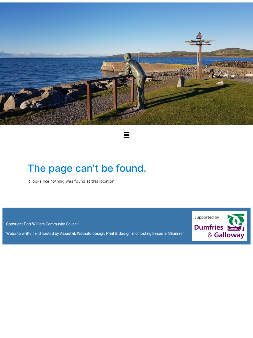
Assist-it (67, 233)
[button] (126, 135)
